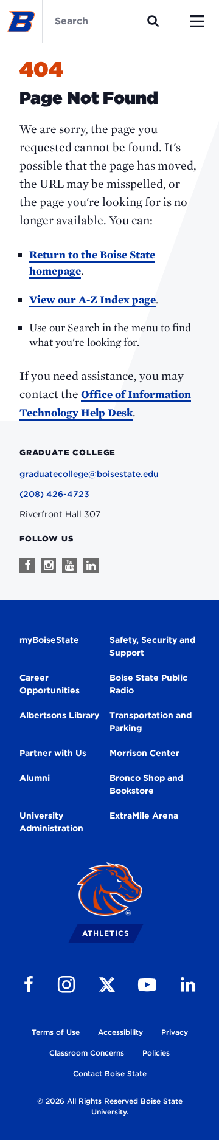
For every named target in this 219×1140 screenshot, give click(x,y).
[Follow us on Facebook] (27, 565)
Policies (156, 1052)
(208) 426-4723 (54, 494)
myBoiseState (49, 640)
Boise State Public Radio (148, 684)
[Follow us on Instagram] (48, 565)
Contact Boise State (110, 1073)
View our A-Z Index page (92, 299)
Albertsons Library (59, 715)
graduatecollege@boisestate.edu (89, 474)
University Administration (51, 822)
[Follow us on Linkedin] (91, 565)
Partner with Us (52, 753)
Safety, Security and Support (152, 646)
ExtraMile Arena (143, 815)
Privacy (174, 1032)
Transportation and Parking (150, 721)
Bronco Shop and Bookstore (146, 784)
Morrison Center (144, 753)
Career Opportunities (49, 684)
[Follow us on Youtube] (69, 565)
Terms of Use (56, 1032)
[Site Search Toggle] (153, 21)
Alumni (34, 778)
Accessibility (120, 1032)
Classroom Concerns (86, 1052)
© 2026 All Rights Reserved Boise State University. (109, 1106)
